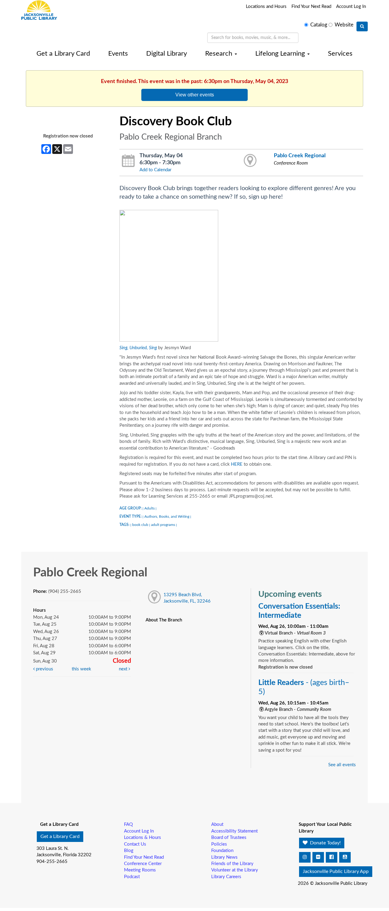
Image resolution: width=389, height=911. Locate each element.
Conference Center (143, 863)
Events (118, 53)
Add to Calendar (155, 170)
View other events (194, 94)
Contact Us (135, 844)
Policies (219, 844)
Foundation (222, 850)
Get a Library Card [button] (60, 836)
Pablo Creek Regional (299, 155)
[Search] (362, 26)
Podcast (132, 876)
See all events (342, 765)
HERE (237, 464)
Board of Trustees (228, 837)
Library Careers (226, 876)
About (217, 824)
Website (344, 25)
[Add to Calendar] (128, 161)
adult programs (163, 525)
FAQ (128, 824)
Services (340, 53)
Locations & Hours (142, 837)
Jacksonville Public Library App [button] (336, 871)
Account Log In (351, 6)
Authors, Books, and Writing (166, 516)
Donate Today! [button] (325, 842)
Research (219, 53)
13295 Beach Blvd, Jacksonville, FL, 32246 (187, 598)
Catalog (318, 25)
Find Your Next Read (311, 6)
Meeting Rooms (140, 870)
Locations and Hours (266, 6)
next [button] (124, 669)
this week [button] (81, 669)
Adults (149, 508)
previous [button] (44, 669)
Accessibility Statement (234, 831)
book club (140, 525)
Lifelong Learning (281, 53)
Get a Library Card (63, 53)
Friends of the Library (232, 863)
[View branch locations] (250, 161)
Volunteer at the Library (234, 870)
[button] (305, 857)
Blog (128, 850)
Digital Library (166, 53)
